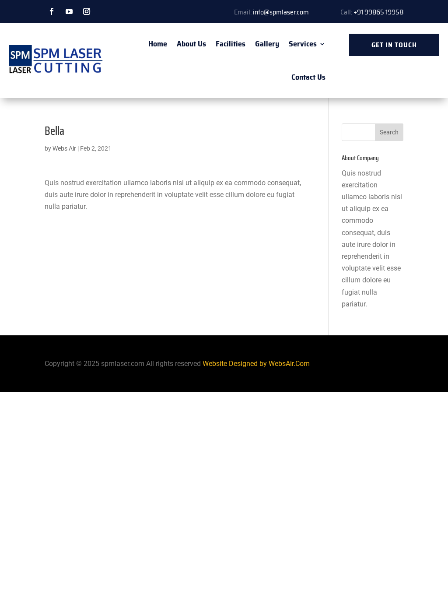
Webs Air (64, 148)
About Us (191, 44)
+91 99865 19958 (378, 12)
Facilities (230, 44)
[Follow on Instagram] (87, 11)
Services (303, 44)
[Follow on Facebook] (52, 11)
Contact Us (308, 77)
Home (157, 44)
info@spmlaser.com (281, 12)
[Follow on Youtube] (69, 11)
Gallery (267, 44)
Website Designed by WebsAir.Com (256, 363)
